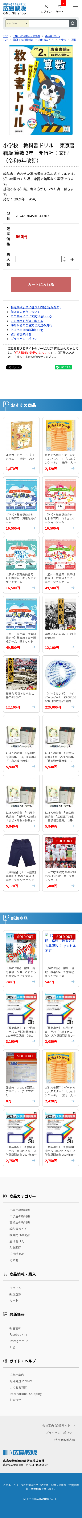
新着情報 (15, 1328)
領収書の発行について (25, 312)
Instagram (16, 1341)
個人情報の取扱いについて (32, 352)
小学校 (62, 39)
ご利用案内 (16, 1375)
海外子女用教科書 (23, 39)
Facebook (16, 1334)
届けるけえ (16, 1241)
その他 (13, 1260)
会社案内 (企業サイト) (56, 1425)
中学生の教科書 (19, 1216)
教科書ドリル (52, 36)
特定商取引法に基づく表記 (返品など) (36, 307)
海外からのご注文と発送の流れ (31, 325)
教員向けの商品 (19, 1235)
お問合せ (15, 1400)
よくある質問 (18, 1387)
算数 (73, 39)
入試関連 (15, 1247)
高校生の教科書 (19, 1222)
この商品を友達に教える (27, 321)
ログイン (46, 11)
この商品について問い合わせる (31, 316)
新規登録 (15, 1294)
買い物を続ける (21, 334)
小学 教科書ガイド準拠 (26, 36)
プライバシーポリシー (25, 339)
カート (60, 7)
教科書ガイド (46, 39)
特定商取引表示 (64, 1440)
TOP (5, 36)
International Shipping (27, 329)
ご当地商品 (16, 1254)
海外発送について (21, 1381)
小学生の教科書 (19, 1210)
